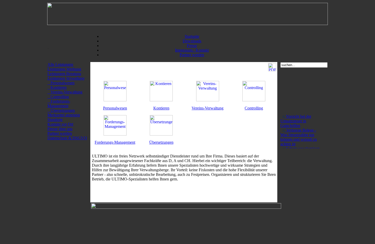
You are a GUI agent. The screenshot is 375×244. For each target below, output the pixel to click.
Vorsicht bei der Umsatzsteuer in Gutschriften (295, 120)
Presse (192, 45)
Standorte (55, 119)
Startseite (192, 36)
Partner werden (192, 55)
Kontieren (57, 87)
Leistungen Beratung (64, 73)
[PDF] (272, 70)
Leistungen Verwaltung (65, 78)
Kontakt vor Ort (60, 124)
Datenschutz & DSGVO (67, 138)
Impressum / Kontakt (192, 50)
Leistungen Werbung (64, 69)
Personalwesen (60, 83)
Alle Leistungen (60, 64)
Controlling (58, 96)
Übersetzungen (61, 110)
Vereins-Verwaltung (64, 92)
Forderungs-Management (58, 103)
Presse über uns (59, 129)
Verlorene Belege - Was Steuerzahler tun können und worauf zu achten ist (298, 136)
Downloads (192, 41)
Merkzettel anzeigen (63, 115)
